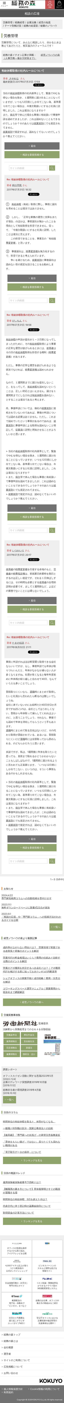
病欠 (12, 114)
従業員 (19, 429)
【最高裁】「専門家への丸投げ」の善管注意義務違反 (31, 1134)
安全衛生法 (29, 1041)
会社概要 (8, 1347)
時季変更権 (32, 251)
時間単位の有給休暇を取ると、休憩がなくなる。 (29, 1121)
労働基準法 (11, 1035)
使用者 (50, 348)
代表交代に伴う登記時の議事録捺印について (27, 1205)
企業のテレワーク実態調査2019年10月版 (25, 1082)
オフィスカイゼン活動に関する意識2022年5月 (28, 1075)
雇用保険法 (11, 1041)
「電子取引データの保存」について (22, 1151)
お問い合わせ (11, 1373)
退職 (32, 691)
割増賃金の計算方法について (18, 1212)
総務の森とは (11, 1340)
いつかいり (18, 550)
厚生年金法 (29, 1035)
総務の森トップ (12, 1334)
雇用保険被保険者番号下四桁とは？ (22, 1182)
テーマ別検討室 (13, 25)
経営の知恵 (45, 22)
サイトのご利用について (17, 1360)
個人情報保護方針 (13, 1388)
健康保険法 (11, 1054)
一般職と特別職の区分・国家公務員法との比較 (28, 1128)
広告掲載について (13, 1366)
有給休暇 (15, 93)
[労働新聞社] (20, 1023)
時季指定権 (19, 573)
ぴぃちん (17, 320)
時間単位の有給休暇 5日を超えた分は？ (25, 1199)
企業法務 (31, 22)
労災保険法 (11, 1047)
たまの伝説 (18, 642)
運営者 (7, 1353)
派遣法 (29, 1047)
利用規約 (8, 1392)
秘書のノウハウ (48, 25)
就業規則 (38, 123)
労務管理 (8, 22)
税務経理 (19, 22)
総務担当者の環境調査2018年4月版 (22, 1089)
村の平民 (17, 185)
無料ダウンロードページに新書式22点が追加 (25, 907)
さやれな (13, 78)
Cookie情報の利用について (45, 1388)
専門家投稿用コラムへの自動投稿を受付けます (26, 898)
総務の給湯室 (31, 25)
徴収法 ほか (29, 1054)
